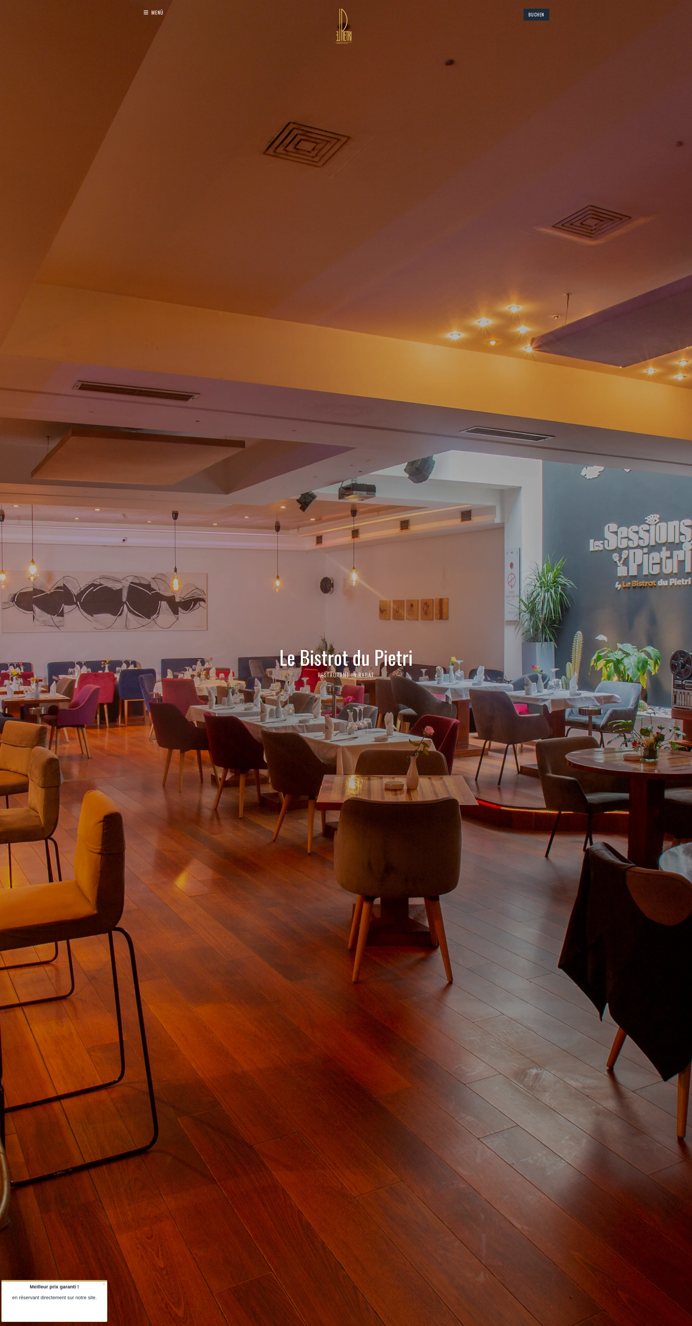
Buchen (536, 14)
